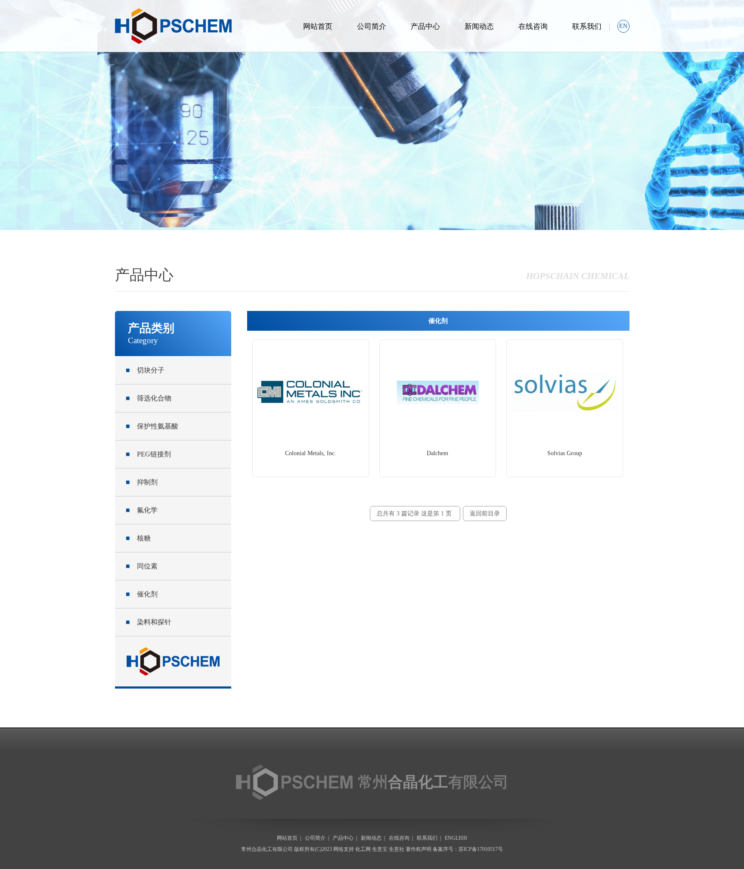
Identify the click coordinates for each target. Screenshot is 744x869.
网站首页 (317, 26)
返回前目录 (485, 513)
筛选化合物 (148, 398)
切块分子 (145, 370)
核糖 (138, 538)
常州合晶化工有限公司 (267, 849)
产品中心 (425, 26)
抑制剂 (142, 482)
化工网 (363, 849)
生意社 (396, 849)
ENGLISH (456, 838)
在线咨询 (533, 26)
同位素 (142, 566)
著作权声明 (418, 849)
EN (623, 26)
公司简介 (371, 26)
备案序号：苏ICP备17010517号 (468, 849)
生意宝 (380, 849)
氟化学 (142, 510)
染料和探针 (148, 622)
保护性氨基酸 (152, 426)
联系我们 (586, 26)
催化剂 (142, 594)
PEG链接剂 (148, 454)
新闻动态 (479, 26)
